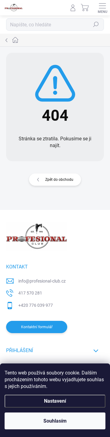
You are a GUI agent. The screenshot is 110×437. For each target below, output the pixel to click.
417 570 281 (30, 293)
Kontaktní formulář (37, 327)
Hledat (95, 24)
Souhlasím (55, 421)
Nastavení (55, 401)
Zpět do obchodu (59, 179)
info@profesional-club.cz (42, 281)
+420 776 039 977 (35, 305)
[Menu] (102, 7)
